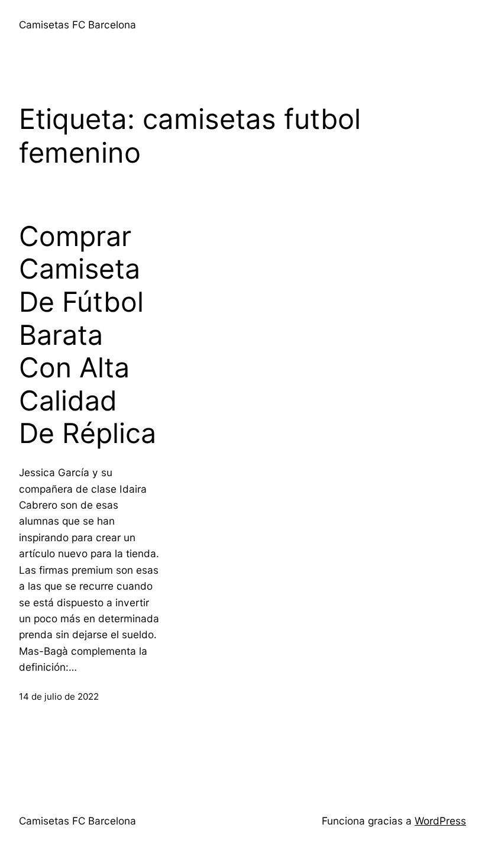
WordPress (440, 820)
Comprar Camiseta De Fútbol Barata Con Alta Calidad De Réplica (87, 335)
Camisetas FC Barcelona (77, 24)
